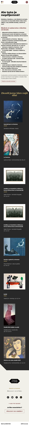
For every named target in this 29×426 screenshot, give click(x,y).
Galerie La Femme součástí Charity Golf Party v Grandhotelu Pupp (13, 41)
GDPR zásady (24, 423)
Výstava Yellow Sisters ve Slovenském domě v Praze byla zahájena (13, 54)
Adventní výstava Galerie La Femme (13, 32)
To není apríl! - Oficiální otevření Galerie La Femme (13, 62)
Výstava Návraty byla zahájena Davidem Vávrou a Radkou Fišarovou (14, 67)
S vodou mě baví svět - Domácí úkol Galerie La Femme (12, 59)
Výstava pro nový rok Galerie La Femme (14, 34)
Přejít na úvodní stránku (8, 81)
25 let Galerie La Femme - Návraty (12, 39)
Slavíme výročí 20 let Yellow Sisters (13, 71)
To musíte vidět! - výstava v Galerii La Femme (13, 51)
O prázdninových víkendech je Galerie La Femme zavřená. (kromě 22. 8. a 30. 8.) (14, 44)
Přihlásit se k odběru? (14, 411)
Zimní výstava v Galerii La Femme (12, 57)
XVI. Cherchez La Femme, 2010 (11, 70)
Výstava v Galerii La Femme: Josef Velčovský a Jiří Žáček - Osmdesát (12, 47)
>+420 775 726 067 (14, 403)
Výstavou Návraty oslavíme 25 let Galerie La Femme (14, 36)
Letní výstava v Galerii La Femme (12, 65)
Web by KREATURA (6, 423)
